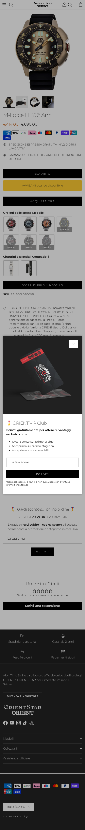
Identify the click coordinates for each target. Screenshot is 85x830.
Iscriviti (42, 474)
